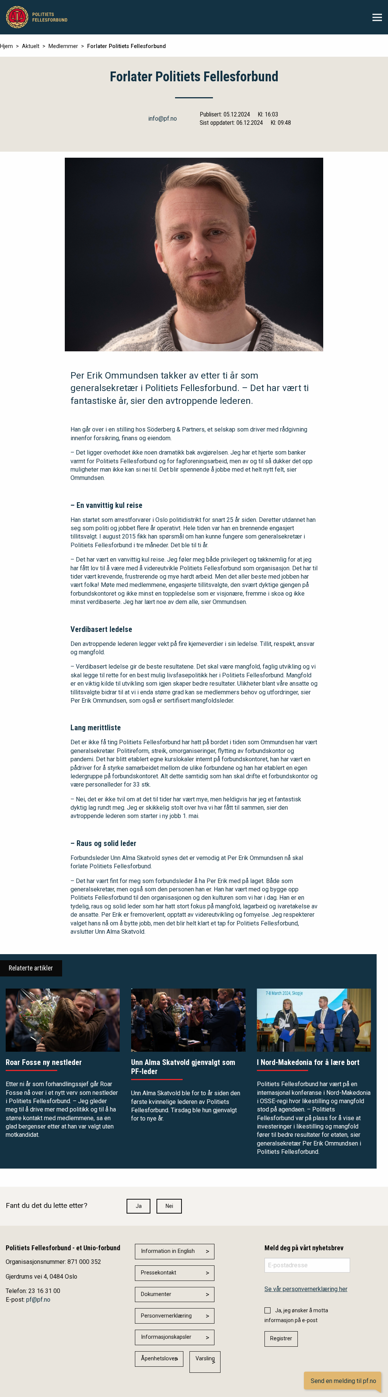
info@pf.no (162, 118)
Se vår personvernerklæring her (305, 1289)
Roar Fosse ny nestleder (44, 1062)
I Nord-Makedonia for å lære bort (308, 1062)
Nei (169, 1206)
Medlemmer (63, 46)
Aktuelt (30, 46)
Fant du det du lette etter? (46, 1205)
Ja (139, 1206)
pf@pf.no (38, 1299)
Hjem (6, 46)
